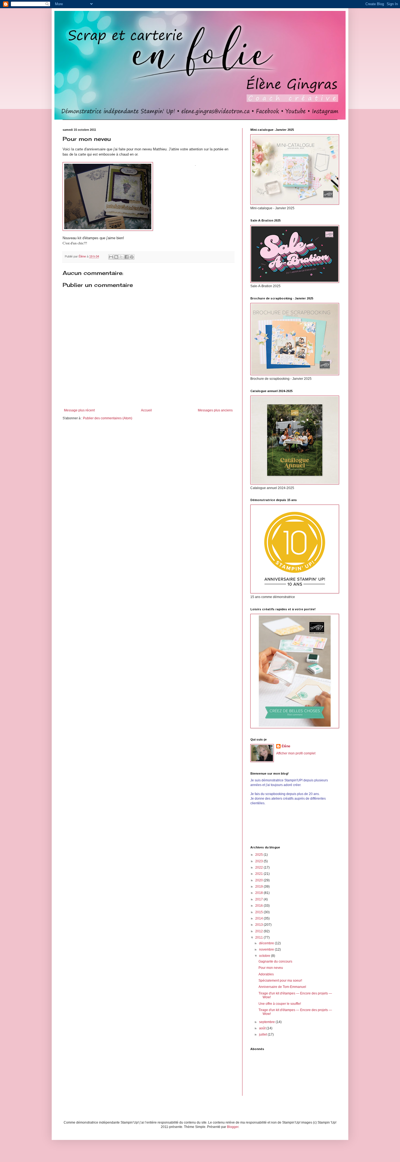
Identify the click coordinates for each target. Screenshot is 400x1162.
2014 (259, 918)
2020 (259, 880)
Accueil (146, 410)
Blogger (232, 1127)
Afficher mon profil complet (295, 753)
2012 (259, 931)
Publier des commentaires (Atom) (107, 418)
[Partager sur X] (121, 257)
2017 (259, 899)
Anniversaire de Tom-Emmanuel (282, 987)
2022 (259, 867)
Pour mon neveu (271, 968)
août (262, 1028)
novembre (267, 949)
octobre (265, 956)
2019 (259, 886)
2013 (259, 925)
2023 (259, 861)
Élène (286, 746)
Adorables (266, 974)
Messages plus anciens (215, 410)
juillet (263, 1034)
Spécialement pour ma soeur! (280, 980)
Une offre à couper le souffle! (280, 1004)
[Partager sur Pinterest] (131, 257)
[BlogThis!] (116, 257)
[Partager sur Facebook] (126, 257)
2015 (259, 912)
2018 (259, 893)
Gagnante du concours (275, 961)
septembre (267, 1022)
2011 (259, 937)
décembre (267, 943)
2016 (259, 906)
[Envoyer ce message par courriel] (111, 257)
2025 (259, 855)
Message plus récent (79, 410)
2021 (259, 874)
